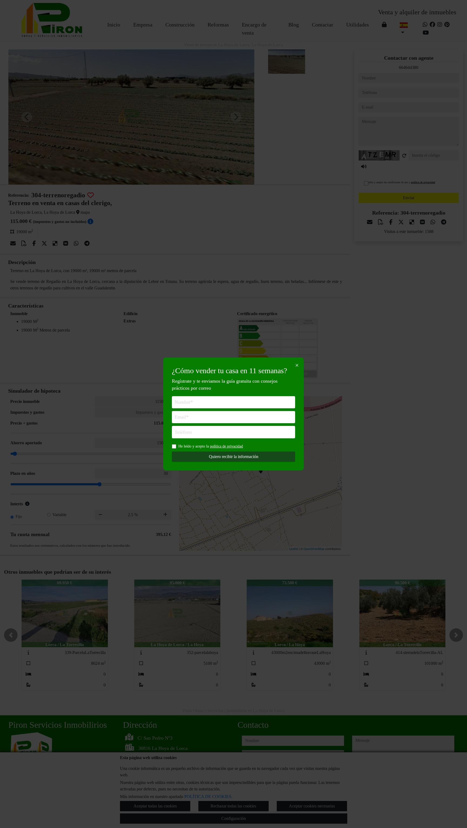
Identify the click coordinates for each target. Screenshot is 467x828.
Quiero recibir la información (233, 456)
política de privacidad (226, 446)
